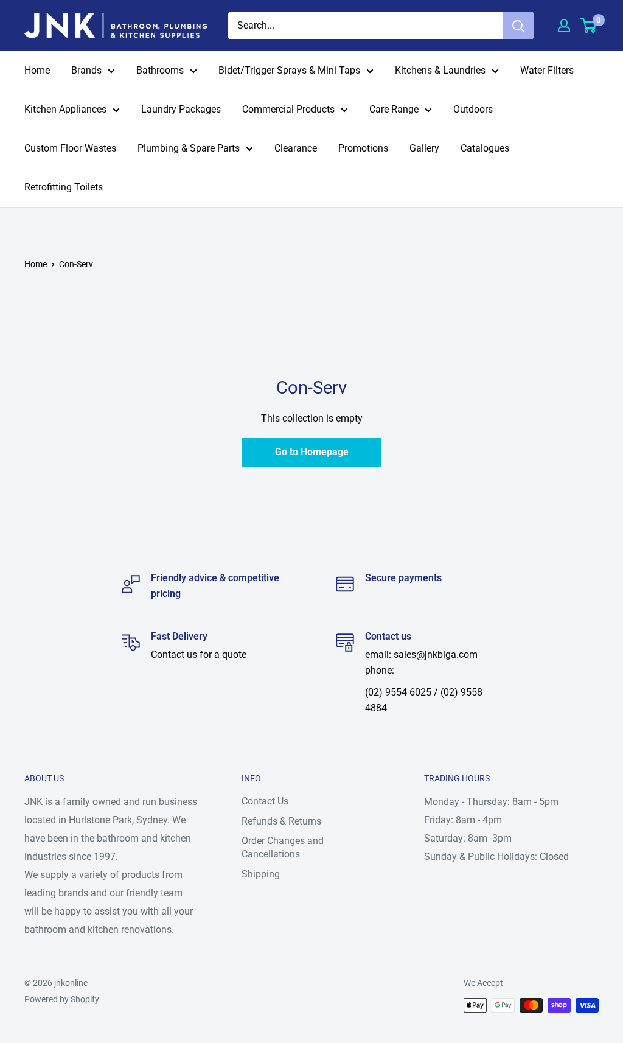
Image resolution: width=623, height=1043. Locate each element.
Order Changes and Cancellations (283, 847)
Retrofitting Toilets (63, 187)
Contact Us (265, 801)
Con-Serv (76, 264)
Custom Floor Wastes (70, 148)
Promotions (363, 148)
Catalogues (485, 148)
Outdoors (473, 109)
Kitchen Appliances (65, 109)
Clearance (295, 148)
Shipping (261, 874)
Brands (86, 70)
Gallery (424, 148)
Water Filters (547, 70)
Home (37, 70)
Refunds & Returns (281, 821)
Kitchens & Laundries (440, 70)
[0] (588, 25)
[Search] (518, 25)
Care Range (394, 109)
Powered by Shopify (61, 999)
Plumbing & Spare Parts (188, 148)
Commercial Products (288, 109)
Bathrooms (160, 70)
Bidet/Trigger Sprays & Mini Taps (289, 70)
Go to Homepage (312, 452)
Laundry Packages (181, 109)
